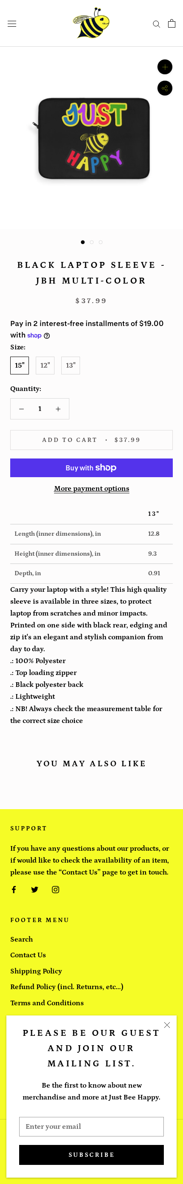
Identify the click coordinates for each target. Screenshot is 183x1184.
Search (21, 939)
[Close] (167, 1025)
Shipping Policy (36, 971)
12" (45, 365)
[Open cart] (171, 23)
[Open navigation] (12, 23)
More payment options (91, 488)
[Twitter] (34, 889)
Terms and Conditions (47, 1003)
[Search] (156, 23)
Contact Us (28, 955)
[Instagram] (55, 889)
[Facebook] (13, 889)
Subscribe (92, 1155)
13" (70, 365)
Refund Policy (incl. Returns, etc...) (66, 987)
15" (19, 365)
